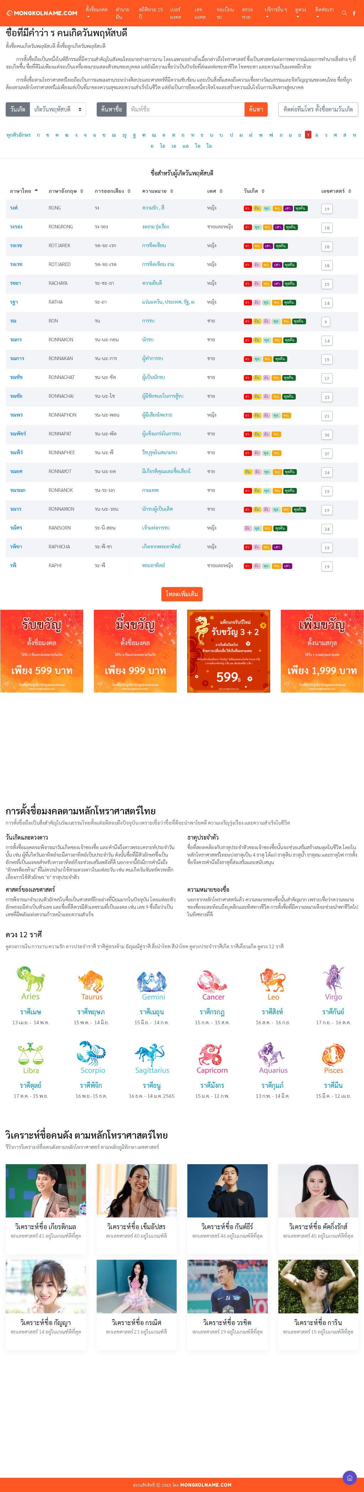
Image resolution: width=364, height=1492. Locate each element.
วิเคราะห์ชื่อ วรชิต (227, 1322)
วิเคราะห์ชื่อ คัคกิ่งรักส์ (318, 1226)
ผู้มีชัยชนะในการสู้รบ (162, 395)
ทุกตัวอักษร (18, 134)
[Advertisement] (182, 748)
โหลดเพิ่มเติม (182, 594)
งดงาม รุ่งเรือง (155, 226)
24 (327, 472)
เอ (174, 145)
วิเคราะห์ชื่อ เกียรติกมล (45, 1226)
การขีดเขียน (154, 245)
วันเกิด (17, 109)
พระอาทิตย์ (153, 565)
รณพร (16, 414)
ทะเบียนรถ (225, 13)
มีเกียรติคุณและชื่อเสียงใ (166, 471)
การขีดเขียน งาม (158, 264)
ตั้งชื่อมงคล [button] (97, 9)
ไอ (197, 145)
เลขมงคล (200, 13)
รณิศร (16, 527)
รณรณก (18, 490)
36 (327, 435)
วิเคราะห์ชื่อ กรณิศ (136, 1322)
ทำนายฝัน (122, 13)
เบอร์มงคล (175, 13)
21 (327, 416)
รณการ (17, 358)
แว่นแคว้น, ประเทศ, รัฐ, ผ (168, 301)
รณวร (15, 508)
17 (327, 378)
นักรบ (148, 339)
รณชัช (16, 377)
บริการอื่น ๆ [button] (276, 9)
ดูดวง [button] (300, 9)
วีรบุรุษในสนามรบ (159, 452)
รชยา (15, 283)
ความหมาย (154, 191)
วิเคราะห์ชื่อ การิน (318, 1322)
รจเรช (16, 264)
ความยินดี (152, 283)
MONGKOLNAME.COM (44, 13)
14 (327, 303)
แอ (186, 145)
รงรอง (16, 226)
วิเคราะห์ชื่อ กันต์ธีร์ (227, 1226)
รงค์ (14, 207)
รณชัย (16, 395)
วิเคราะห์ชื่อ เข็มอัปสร (136, 1226)
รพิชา (16, 546)
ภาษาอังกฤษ (63, 191)
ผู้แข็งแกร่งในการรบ (161, 433)
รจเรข (16, 245)
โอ (162, 145)
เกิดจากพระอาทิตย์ (161, 546)
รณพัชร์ (18, 433)
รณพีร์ (16, 452)
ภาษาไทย (20, 191)
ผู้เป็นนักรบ (153, 377)
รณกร (16, 339)
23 (327, 397)
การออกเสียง (109, 191)
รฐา (14, 301)
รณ (13, 320)
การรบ (148, 320)
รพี (13, 565)
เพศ (211, 191)
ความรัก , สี (153, 207)
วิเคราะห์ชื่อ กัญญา (46, 1322)
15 (327, 284)
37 (327, 453)
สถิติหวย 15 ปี (151, 13)
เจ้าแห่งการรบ (156, 527)
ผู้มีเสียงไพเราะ (157, 414)
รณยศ (16, 471)
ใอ (209, 145)
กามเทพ (150, 490)
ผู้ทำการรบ (152, 358)
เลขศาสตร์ (333, 191)
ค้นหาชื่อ (111, 109)
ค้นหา (256, 109)
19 (327, 209)
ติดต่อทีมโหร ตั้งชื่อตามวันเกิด (318, 109)
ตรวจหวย (247, 13)
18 (327, 227)
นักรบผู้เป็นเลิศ (157, 508)
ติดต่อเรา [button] (324, 9)
